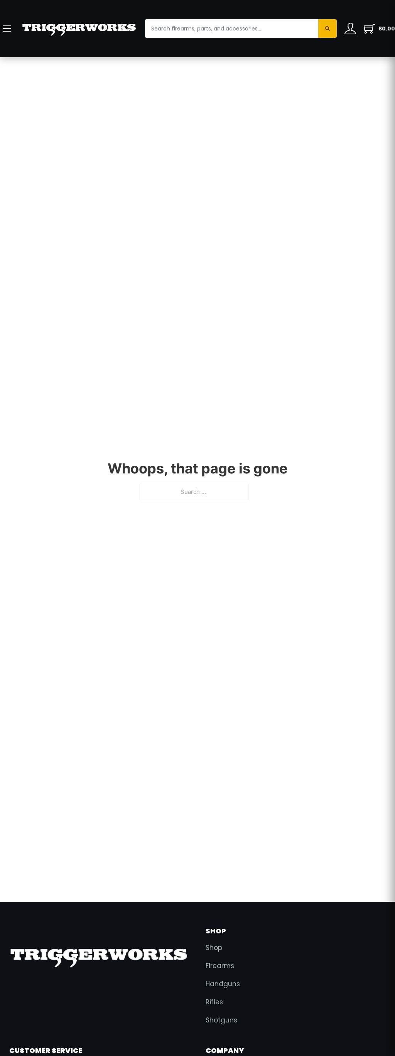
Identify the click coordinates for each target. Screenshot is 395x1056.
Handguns (223, 984)
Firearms (220, 965)
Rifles (214, 1002)
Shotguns (221, 1020)
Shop (214, 947)
